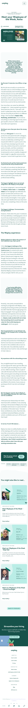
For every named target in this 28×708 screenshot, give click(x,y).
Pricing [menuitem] (14, 663)
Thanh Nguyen (19, 26)
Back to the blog (14, 608)
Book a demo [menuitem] (14, 669)
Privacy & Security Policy (15, 699)
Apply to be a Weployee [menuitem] (14, 681)
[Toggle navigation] (24, 3)
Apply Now (21, 457)
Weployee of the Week (23, 464)
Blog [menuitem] (14, 687)
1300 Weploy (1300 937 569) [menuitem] (14, 672)
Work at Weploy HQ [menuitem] (14, 678)
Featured (9, 464)
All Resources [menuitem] (14, 690)
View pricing (14, 636)
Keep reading (5, 521)
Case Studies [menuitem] (14, 660)
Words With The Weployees (15, 464)
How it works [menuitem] (14, 658)
